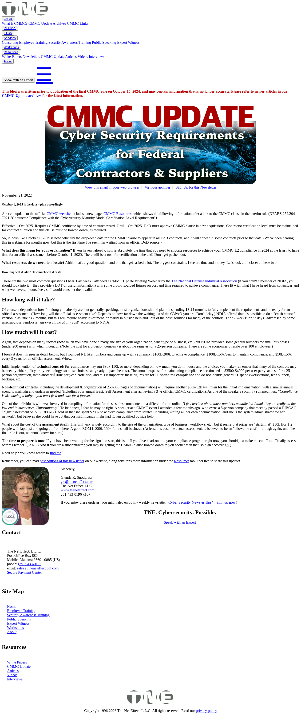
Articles (71, 57)
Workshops (11, 47)
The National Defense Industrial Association (204, 281)
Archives (60, 23)
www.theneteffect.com (77, 490)
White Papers (12, 57)
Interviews (96, 57)
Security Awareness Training (69, 42)
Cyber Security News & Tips (189, 502)
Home (11, 606)
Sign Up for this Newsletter (196, 187)
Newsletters (31, 57)
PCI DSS (10, 28)
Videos (83, 57)
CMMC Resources (117, 214)
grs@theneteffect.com (77, 482)
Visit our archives (157, 187)
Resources (11, 52)
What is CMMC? (15, 23)
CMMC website (59, 214)
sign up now (226, 502)
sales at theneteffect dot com (38, 568)
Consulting (10, 42)
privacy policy (206, 711)
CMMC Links (77, 23)
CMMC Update (40, 23)
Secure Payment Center (24, 572)
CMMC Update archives (21, 96)
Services (10, 38)
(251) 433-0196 (29, 564)
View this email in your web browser (112, 187)
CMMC (8, 19)
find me (55, 453)
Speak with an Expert (18, 80)
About (8, 61)
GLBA (8, 33)
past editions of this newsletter (62, 461)
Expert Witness (128, 42)
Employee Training (33, 42)
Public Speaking (104, 42)
